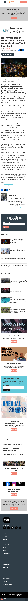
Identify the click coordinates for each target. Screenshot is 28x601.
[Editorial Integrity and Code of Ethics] (14, 463)
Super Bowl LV (16, 28)
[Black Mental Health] (14, 354)
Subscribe (14, 18)
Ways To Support (6, 578)
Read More (14, 341)
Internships (5, 550)
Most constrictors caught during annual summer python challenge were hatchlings (17, 311)
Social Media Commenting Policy (9, 544)
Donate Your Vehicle (7, 570)
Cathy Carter (9, 48)
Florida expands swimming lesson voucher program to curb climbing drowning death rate (18, 301)
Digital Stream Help (6, 567)
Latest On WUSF (5, 274)
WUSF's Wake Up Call (14, 10)
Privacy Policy (5, 581)
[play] (2, 599)
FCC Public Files (6, 558)
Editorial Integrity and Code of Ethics (14, 469)
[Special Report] (14, 326)
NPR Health (4, 235)
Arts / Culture (12, 288)
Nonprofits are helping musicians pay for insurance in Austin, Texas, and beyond (18, 241)
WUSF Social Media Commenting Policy (14, 490)
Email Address (7, 385)
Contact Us (5, 536)
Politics (11, 297)
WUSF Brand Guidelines (7, 584)
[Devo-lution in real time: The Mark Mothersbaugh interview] (5, 290)
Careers (4, 547)
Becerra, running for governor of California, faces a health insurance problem (18, 250)
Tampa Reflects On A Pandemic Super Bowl (13, 444)
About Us (4, 533)
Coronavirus (20, 182)
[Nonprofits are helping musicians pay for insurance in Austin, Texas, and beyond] (5, 241)
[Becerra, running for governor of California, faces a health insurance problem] (5, 251)
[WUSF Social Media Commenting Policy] (14, 484)
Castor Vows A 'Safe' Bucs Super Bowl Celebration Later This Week (11, 449)
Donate (24, 2)
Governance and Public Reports (9, 556)
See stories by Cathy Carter (15, 207)
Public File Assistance (7, 561)
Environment (12, 278)
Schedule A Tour (6, 587)
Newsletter (5, 539)
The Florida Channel (7, 553)
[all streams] (26, 599)
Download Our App (6, 575)
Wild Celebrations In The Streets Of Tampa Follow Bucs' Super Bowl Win (13, 455)
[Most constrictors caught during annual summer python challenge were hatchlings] (5, 310)
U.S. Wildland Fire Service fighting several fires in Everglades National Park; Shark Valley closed (18, 281)
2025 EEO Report (6, 564)
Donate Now (14, 508)
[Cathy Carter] (4, 197)
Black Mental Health (14, 364)
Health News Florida (10, 182)
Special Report (14, 336)
